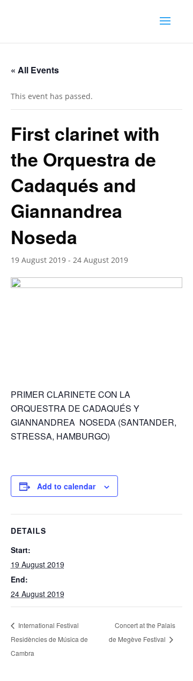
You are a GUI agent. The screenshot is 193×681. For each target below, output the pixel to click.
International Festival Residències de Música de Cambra (49, 639)
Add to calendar (66, 486)
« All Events (35, 70)
